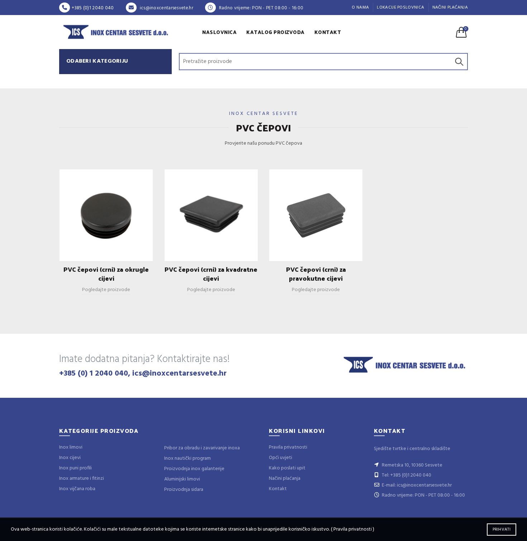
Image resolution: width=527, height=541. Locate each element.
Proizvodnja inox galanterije (194, 469)
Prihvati (502, 529)
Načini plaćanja (450, 7)
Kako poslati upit (287, 468)
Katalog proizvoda (275, 32)
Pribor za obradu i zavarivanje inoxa (202, 448)
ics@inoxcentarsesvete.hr (165, 8)
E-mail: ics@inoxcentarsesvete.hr (416, 485)
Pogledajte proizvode (106, 290)
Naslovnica (219, 32)
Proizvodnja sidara (183, 490)
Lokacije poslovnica (400, 7)
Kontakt (327, 32)
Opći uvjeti (280, 458)
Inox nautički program (187, 458)
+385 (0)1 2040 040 (93, 8)
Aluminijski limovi (182, 479)
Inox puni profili (75, 468)
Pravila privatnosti (288, 447)
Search (459, 61)
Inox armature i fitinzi (81, 478)
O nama (360, 7)
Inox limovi (70, 447)
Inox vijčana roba (77, 489)
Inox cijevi (70, 458)
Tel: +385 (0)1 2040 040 (406, 475)
